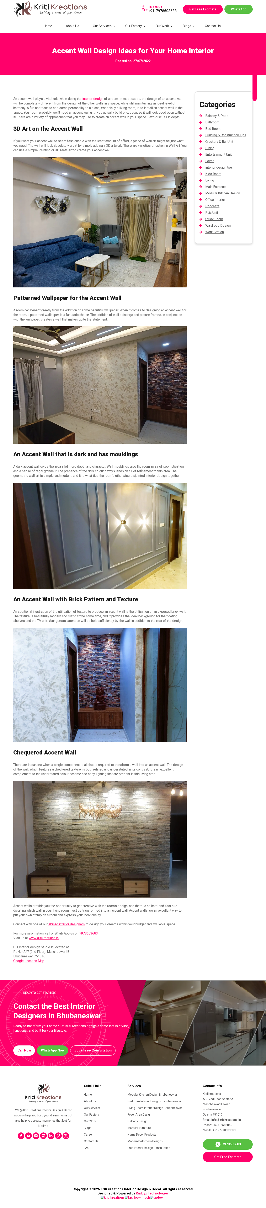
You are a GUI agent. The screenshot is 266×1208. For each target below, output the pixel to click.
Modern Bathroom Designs (145, 1141)
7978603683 (88, 933)
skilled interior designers (66, 924)
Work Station (214, 232)
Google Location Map (28, 961)
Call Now (24, 1050)
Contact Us (213, 26)
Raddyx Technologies (152, 1193)
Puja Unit (211, 213)
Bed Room (212, 129)
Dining (209, 148)
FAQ (86, 1148)
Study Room (214, 219)
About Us (72, 26)
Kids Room (213, 174)
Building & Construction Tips (225, 135)
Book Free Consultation (93, 1050)
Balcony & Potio (216, 116)
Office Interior (215, 200)
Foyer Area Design (139, 1114)
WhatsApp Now (52, 1050)
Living (209, 180)
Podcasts (212, 206)
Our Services (102, 26)
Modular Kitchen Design (222, 193)
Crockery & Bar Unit (219, 142)
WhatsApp (238, 9)
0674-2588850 (222, 1125)
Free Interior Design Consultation (149, 1148)
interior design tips (219, 167)
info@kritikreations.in (226, 1119)
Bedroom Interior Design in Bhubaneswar (154, 1101)
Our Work (162, 26)
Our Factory (133, 26)
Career (88, 1134)
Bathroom (212, 122)
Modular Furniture (139, 1128)
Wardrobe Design (218, 225)
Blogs (187, 26)
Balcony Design (138, 1121)
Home (47, 26)
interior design (92, 99)
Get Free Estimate (202, 9)
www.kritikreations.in (44, 938)
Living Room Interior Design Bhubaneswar (155, 1108)
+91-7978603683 (162, 11)
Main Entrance (215, 187)
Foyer (209, 161)
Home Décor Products (142, 1134)
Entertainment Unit (218, 155)
